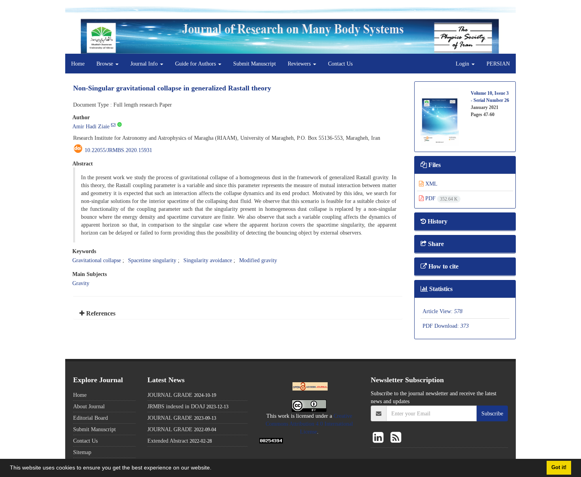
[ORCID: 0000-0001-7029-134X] (119, 125)
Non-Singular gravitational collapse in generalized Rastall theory (172, 88)
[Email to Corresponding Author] (113, 125)
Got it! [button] (558, 467)
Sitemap (82, 452)
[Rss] (396, 438)
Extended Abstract (167, 441)
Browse (105, 63)
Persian (498, 63)
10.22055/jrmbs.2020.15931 (118, 150)
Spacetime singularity (152, 260)
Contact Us (340, 63)
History (436, 221)
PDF (441, 198)
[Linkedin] (380, 438)
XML (431, 183)
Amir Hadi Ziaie (90, 126)
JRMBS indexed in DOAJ (176, 406)
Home (78, 63)
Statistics (440, 289)
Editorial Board (90, 418)
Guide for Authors (196, 63)
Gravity (80, 283)
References (100, 313)
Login (463, 63)
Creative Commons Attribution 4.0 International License (309, 424)
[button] (214, 469)
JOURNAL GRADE (169, 395)
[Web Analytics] (271, 440)
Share (435, 244)
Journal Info (144, 63)
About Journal (89, 406)
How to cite (442, 266)
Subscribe (492, 413)
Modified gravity (258, 260)
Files (434, 165)
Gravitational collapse (96, 260)
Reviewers (300, 63)
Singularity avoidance (207, 260)
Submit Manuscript (254, 63)
